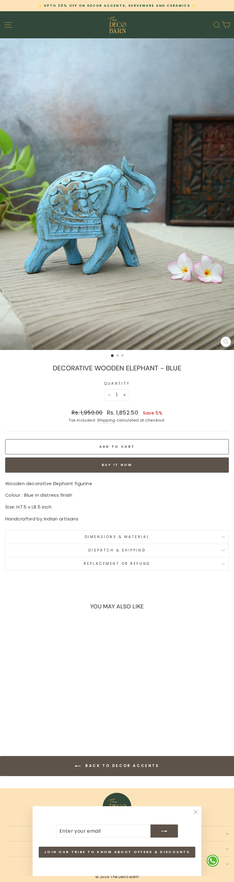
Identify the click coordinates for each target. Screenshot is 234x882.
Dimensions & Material (117, 536)
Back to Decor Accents (121, 765)
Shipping (106, 420)
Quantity (117, 383)
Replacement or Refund (117, 563)
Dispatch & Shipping (117, 550)
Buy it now (117, 464)
